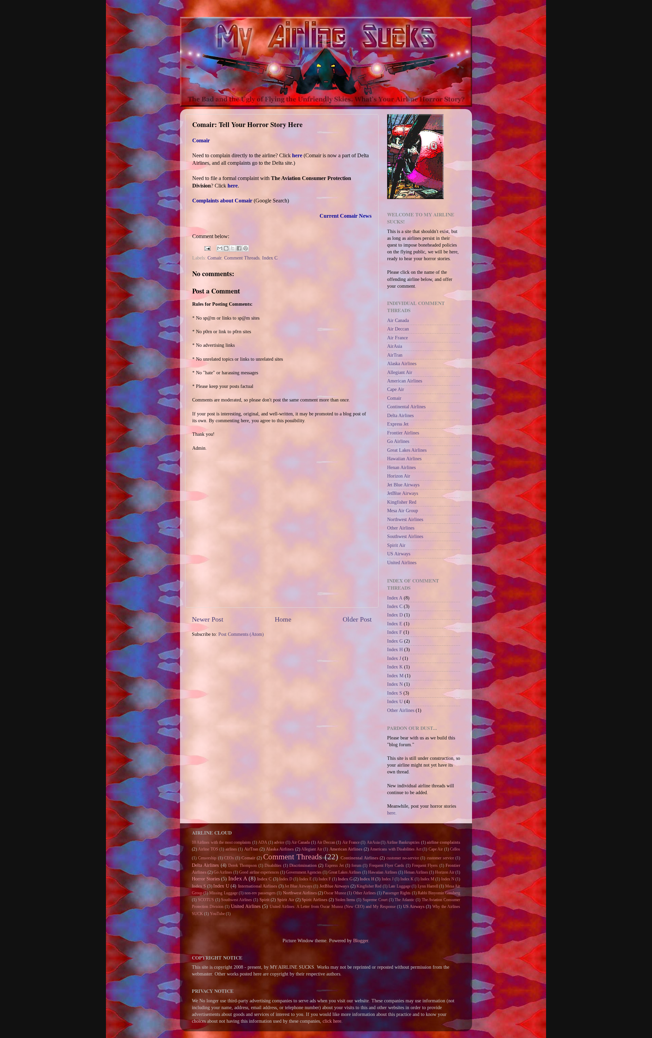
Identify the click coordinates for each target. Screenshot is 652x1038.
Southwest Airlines (405, 536)
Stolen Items (345, 900)
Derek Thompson (242, 865)
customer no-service (402, 858)
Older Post (357, 619)
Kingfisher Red (401, 502)
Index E (394, 623)
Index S (394, 693)
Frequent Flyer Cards (386, 865)
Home (283, 619)
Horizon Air (398, 476)
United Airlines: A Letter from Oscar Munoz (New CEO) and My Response (332, 907)
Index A (394, 598)
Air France (397, 337)
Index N (395, 684)
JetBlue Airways (402, 493)
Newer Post (207, 619)
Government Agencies (304, 872)
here (391, 813)
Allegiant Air (399, 372)
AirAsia (394, 346)
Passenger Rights (397, 893)
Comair (214, 258)
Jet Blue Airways (403, 484)
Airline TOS (208, 849)
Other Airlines (400, 528)
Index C (269, 258)
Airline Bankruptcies (403, 842)
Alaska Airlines (401, 363)
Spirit (264, 899)
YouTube (217, 914)
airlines (231, 849)
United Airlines (401, 562)
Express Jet (398, 424)
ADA (262, 842)
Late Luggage (399, 886)
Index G (395, 641)
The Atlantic (404, 900)
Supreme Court (375, 900)
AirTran (394, 355)
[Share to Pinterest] (245, 248)
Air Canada (398, 320)
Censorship (207, 858)
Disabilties (273, 865)
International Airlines (257, 886)
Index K (395, 666)
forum (356, 865)
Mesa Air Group (402, 510)
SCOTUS (206, 900)
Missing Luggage (223, 893)
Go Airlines (398, 441)
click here (332, 1021)
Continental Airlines (406, 406)
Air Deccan (398, 329)
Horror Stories (206, 878)
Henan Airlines (401, 467)
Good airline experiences (259, 872)
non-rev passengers (260, 893)
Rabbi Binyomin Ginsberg (439, 893)
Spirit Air (396, 545)
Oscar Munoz (335, 893)
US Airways (398, 553)
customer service (440, 858)
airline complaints (443, 842)
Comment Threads (241, 258)
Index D (395, 615)
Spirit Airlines (314, 899)
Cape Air (395, 389)
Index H (395, 649)
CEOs (229, 858)
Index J (394, 658)
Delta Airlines (400, 415)
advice (279, 842)
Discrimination (303, 865)
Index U (395, 701)
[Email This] (219, 248)
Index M (395, 675)
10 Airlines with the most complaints (221, 842)
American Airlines (404, 380)
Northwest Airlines (405, 519)
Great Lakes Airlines (407, 450)
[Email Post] (207, 247)
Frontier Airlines (403, 432)
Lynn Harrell (428, 886)
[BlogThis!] (226, 248)
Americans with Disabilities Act (395, 849)
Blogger (360, 940)
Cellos (455, 849)
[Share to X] (232, 248)
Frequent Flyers (425, 865)
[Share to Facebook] (239, 248)
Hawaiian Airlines (404, 458)
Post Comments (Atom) (241, 634)
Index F (394, 632)
